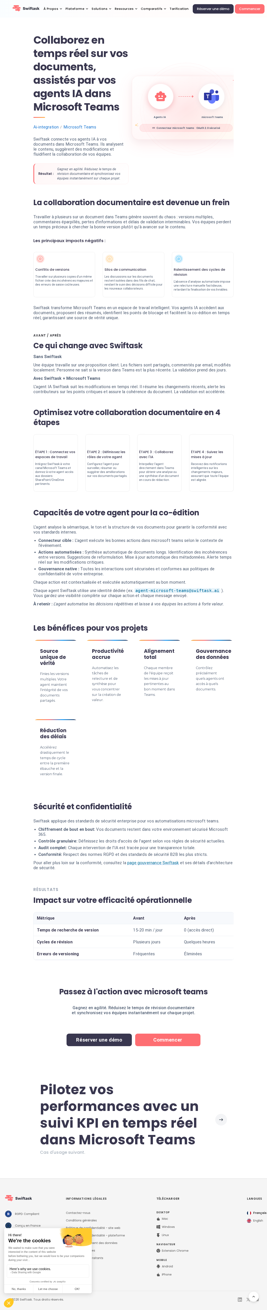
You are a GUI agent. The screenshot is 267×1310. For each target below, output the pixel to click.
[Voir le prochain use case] (221, 1120)
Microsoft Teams (79, 127)
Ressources (124, 8)
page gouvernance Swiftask (153, 862)
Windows (168, 1227)
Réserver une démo (213, 8)
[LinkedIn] (240, 1299)
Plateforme (74, 8)
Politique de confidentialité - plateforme (95, 1235)
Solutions (99, 8)
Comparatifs (151, 8)
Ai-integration (46, 127)
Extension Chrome (175, 1251)
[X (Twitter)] (248, 1299)
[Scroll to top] (254, 1297)
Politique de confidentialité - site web (93, 1228)
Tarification (179, 8)
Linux (165, 1235)
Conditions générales (81, 1220)
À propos (51, 8)
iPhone (167, 1274)
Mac (165, 1219)
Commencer (249, 8)
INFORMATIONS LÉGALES (86, 1199)
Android (167, 1266)
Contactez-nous (78, 1213)
